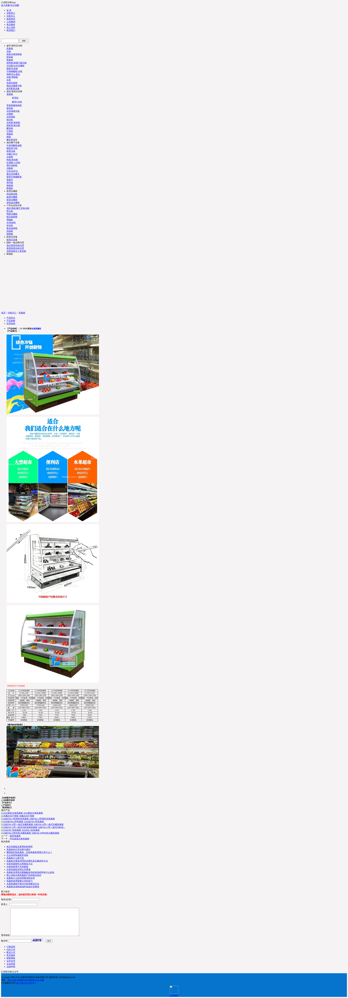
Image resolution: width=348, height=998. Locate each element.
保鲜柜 (31, 980)
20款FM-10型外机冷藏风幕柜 (45, 833)
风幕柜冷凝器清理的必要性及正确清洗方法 (27, 861)
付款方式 (11, 949)
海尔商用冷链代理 (15, 245)
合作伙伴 (11, 961)
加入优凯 (11, 27)
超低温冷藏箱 (13, 202)
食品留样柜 (12, 228)
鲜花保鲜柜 (12, 217)
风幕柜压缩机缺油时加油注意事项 (23, 886)
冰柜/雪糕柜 (12, 77)
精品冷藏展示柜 (14, 86)
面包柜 (10, 108)
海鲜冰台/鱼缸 (13, 74)
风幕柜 (10, 48)
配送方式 (11, 952)
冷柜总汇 (11, 16)
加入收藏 (5, 5)
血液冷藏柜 (12, 197)
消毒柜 (10, 168)
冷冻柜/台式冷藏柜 (15, 66)
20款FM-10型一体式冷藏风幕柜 (49, 824)
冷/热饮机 (11, 222)
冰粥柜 (10, 114)
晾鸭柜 (10, 234)
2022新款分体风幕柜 (33, 813)
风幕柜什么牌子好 (15, 858)
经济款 (15, 98)
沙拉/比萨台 (12, 171)
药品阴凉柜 (12, 194)
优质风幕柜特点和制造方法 (20, 864)
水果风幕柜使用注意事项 (18, 869)
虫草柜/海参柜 (13, 122)
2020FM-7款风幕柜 (31, 830)
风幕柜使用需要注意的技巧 (20, 881)
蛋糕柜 (10, 94)
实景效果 (11, 323)
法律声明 (11, 966)
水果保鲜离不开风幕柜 (17, 866)
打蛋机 (10, 131)
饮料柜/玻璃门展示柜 (17, 63)
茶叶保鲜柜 (12, 165)
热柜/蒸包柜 (12, 160)
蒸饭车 (10, 180)
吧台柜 (10, 211)
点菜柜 (10, 157)
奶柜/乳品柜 (12, 68)
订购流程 (11, 946)
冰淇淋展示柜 (13, 111)
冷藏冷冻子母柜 (26, 816)
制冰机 (10, 120)
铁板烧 (10, 185)
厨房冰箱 (11, 151)
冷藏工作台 (12, 154)
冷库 (9, 80)
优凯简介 (11, 13)
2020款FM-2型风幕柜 (34, 821)
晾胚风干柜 (12, 148)
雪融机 (10, 220)
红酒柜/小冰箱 (13, 162)
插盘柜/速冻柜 (13, 125)
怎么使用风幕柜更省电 (17, 855)
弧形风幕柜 (15, 836)
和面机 (10, 134)
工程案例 (11, 22)
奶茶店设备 (12, 240)
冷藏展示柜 (22, 980)
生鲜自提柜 (12, 83)
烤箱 (9, 137)
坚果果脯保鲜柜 (14, 105)
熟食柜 (10, 60)
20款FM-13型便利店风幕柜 (42, 819)
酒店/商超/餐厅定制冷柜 (18, 208)
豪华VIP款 (17, 102)
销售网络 (11, 958)
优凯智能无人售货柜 (16, 251)
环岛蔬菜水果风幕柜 (19, 839)
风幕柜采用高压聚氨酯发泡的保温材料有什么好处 (30, 872)
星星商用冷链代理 (15, 248)
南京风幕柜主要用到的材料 (20, 846)
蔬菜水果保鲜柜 (14, 54)
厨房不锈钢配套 (14, 177)
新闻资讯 (11, 19)
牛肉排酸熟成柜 (14, 145)
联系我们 (11, 30)
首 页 (9, 10)
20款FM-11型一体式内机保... (51, 827)
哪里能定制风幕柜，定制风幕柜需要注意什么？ (29, 852)
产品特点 (11, 318)
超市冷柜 (12, 980)
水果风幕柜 (36, 329)
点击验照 (174, 995)
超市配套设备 (13, 88)
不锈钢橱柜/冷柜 (14, 71)
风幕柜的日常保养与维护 (18, 849)
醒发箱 (10, 128)
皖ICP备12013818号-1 (26, 983)
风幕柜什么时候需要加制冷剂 (21, 878)
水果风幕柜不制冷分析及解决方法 (23, 884)
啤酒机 (10, 188)
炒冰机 (10, 225)
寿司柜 (10, 182)
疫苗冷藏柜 (12, 200)
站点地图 (14, 5)
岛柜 (9, 51)
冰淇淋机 (11, 117)
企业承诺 (11, 964)
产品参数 (11, 321)
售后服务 (11, 24)
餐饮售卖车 (12, 140)
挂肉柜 (10, 231)
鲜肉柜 (10, 57)
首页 (3, 313)
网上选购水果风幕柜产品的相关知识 (24, 875)
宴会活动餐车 (13, 174)
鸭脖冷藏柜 (12, 214)
